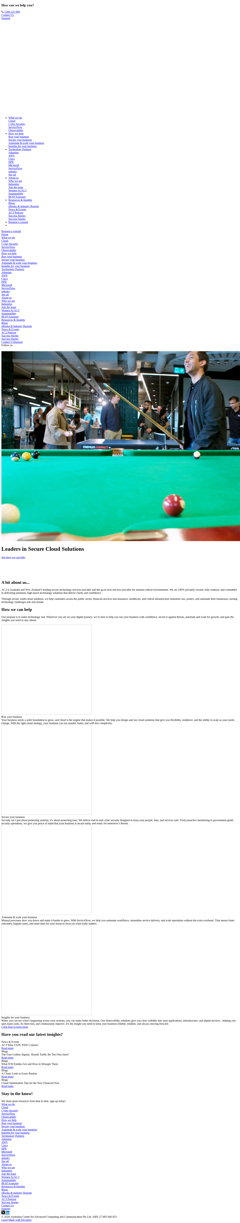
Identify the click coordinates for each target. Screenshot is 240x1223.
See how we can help (13, 557)
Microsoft (13, 165)
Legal (4, 1219)
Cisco (11, 158)
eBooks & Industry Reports (23, 206)
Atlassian (13, 152)
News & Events (17, 209)
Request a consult (18, 222)
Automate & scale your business (26, 143)
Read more (7, 1048)
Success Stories (16, 215)
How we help (16, 133)
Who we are (15, 180)
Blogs (11, 203)
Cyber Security (16, 124)
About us (13, 177)
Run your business (18, 136)
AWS (11, 155)
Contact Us (7, 15)
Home (4, 234)
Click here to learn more (14, 1026)
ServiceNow (15, 127)
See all (12, 174)
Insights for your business (22, 146)
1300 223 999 (12, 11)
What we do (15, 117)
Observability (15, 130)
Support (5, 18)
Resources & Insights (20, 199)
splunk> (12, 171)
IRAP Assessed (16, 196)
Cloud (11, 120)
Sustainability (15, 193)
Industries (13, 184)
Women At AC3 (17, 190)
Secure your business (20, 139)
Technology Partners (19, 149)
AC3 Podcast (15, 212)
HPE (11, 162)
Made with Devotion (19, 1219)
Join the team (15, 187)
